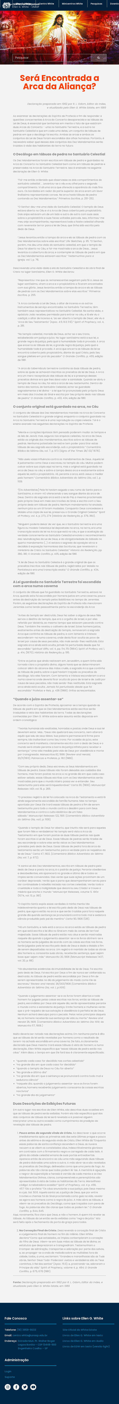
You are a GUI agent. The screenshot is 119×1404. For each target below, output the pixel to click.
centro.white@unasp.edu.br (30, 1335)
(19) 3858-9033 (26, 1330)
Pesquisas (96, 3)
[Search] (98, 57)
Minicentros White (72, 3)
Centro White (46, 3)
